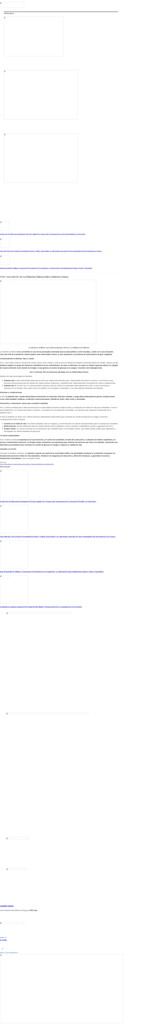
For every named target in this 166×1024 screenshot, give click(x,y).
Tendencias (15, 273)
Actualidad (3, 273)
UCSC (52, 464)
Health (7, 273)
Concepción (24, 464)
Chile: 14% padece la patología (10, 464)
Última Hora (9, 10)
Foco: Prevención (33, 464)
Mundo (11, 273)
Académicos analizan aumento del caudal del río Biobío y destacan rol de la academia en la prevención (41, 607)
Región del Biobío (45, 464)
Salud (7, 212)
